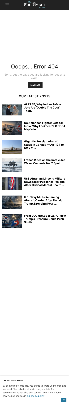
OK (64, 400)
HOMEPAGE (35, 85)
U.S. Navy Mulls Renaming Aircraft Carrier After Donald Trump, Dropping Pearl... (43, 200)
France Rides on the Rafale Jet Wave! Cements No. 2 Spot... (44, 161)
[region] (34, 35)
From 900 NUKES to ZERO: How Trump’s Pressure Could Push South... (45, 219)
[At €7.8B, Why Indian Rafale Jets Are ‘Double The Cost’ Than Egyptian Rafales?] (12, 110)
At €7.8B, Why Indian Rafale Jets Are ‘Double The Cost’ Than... (42, 107)
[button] (7, 5)
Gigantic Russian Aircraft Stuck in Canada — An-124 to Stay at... (44, 145)
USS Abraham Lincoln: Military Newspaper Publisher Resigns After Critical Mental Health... (44, 182)
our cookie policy (35, 395)
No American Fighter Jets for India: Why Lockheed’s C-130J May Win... (44, 126)
